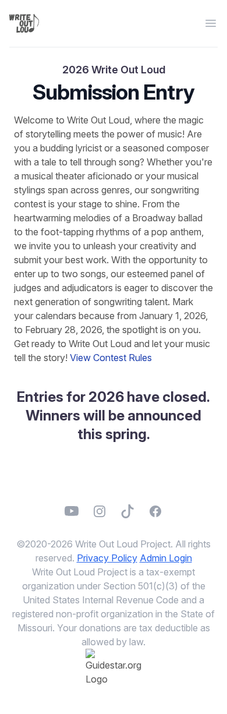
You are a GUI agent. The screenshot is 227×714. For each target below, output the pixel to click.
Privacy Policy (107, 558)
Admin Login (166, 558)
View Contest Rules (111, 357)
